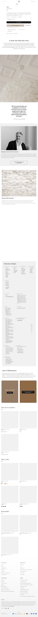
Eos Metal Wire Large (25, 533)
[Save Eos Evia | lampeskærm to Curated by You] (17, 449)
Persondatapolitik (23, 581)
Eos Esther (5, 429)
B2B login (2, 581)
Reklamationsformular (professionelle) (7, 591)
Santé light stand (20, 349)
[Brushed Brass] (1, 483)
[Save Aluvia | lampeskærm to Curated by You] (17, 479)
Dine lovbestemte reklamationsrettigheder (27, 596)
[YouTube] (6, 608)
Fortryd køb (22, 574)
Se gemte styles (28, 25)
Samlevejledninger (23, 571)
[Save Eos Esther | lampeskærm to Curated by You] (17, 427)
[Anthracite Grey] (5, 483)
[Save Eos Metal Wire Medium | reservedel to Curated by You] (17, 531)
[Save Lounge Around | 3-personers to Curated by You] (35, 501)
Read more (12, 606)
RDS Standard (19, 320)
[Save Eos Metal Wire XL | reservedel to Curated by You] (17, 552)
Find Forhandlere (4, 574)
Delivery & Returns (10, 33)
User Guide (7, 353)
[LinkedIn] (8, 608)
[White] (20, 431)
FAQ (21, 566)
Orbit (23, 481)
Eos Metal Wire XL (6, 554)
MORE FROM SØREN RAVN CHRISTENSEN (19, 163)
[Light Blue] (3, 454)
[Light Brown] (5, 454)
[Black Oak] (5, 506)
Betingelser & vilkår (23, 586)
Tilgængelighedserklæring (24, 589)
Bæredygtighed (4, 586)
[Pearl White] (3, 483)
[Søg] (36, 1)
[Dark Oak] (3, 506)
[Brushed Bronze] (6, 483)
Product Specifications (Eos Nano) (9, 352)
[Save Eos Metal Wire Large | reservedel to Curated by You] (35, 531)
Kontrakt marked (4, 583)
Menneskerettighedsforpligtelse (25, 583)
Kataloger (2, 569)
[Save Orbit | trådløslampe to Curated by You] (35, 479)
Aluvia (4, 481)
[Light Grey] (6, 454)
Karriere (2, 566)
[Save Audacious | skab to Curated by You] (17, 501)
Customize (15, 33)
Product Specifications (9, 349)
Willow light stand (20, 352)
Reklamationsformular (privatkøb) (26, 569)
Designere (3, 571)
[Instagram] (3, 608)
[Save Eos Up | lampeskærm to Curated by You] (35, 427)
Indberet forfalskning (23, 591)
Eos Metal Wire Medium (7, 533)
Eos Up (23, 429)
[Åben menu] (2, 1)
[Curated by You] (4, 1)
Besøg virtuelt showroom (5, 589)
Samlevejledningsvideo (9, 296)
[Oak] (1, 506)
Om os (2, 564)
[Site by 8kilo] (7, 613)
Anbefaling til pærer (7, 288)
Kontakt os (22, 564)
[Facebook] (1, 608)
